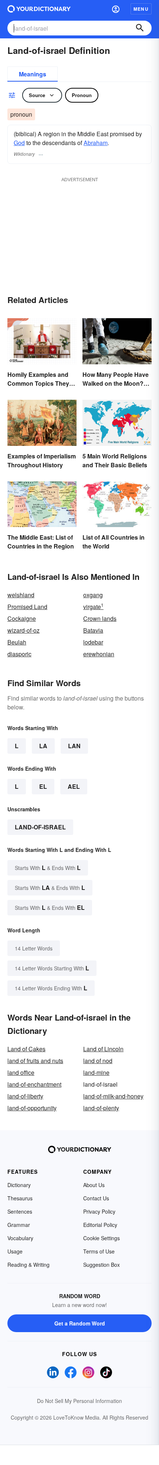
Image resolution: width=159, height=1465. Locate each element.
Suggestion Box (101, 1264)
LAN (74, 746)
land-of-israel (40, 827)
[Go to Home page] (39, 8)
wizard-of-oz (23, 630)
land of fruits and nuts (35, 1060)
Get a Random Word (79, 1323)
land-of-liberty (25, 1096)
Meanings (32, 74)
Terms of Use (99, 1251)
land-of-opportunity (32, 1108)
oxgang (93, 595)
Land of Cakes (26, 1049)
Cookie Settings (101, 1238)
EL (43, 786)
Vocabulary (20, 1238)
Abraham (96, 142)
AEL (74, 786)
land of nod (97, 1060)
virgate (93, 606)
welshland (20, 595)
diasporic (19, 654)
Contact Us (96, 1198)
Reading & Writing (28, 1264)
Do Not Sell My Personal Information (79, 1400)
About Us (94, 1185)
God (19, 142)
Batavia (93, 630)
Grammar (18, 1224)
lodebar (93, 642)
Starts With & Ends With (48, 867)
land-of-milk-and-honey (113, 1096)
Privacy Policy (99, 1211)
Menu (141, 9)
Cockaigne (21, 618)
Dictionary (19, 1185)
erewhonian (98, 654)
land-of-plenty (101, 1108)
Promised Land (27, 606)
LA (43, 746)
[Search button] (140, 28)
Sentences (19, 1211)
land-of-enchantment (34, 1084)
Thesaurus (20, 1198)
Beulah (16, 642)
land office (20, 1072)
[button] (115, 9)
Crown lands (99, 618)
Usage (15, 1251)
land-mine (96, 1072)
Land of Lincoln (103, 1049)
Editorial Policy (100, 1224)
